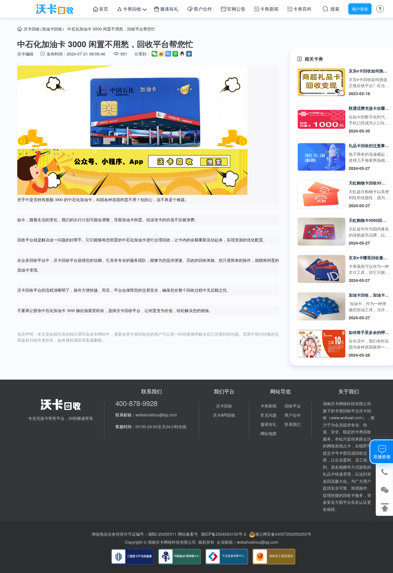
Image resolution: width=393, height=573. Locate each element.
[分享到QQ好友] (182, 54)
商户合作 (203, 8)
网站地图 (268, 433)
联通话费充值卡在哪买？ (371, 108)
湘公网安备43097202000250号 (283, 534)
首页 (103, 8)
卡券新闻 (269, 8)
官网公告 (236, 8)
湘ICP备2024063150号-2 (223, 534)
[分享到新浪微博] (161, 54)
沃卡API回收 (224, 415)
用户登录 (360, 9)
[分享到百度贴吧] (168, 54)
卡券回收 (132, 8)
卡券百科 (302, 8)
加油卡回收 (52, 29)
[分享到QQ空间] (189, 54)
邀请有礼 (169, 8)
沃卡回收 (32, 29)
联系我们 (293, 424)
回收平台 (293, 406)
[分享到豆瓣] (175, 54)
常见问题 (268, 415)
